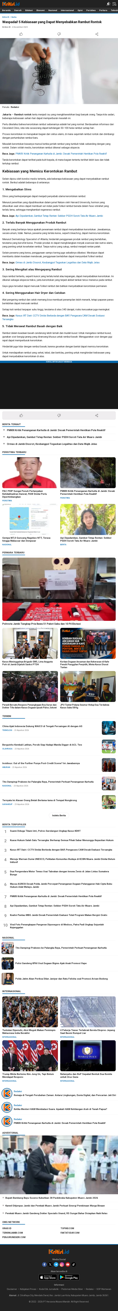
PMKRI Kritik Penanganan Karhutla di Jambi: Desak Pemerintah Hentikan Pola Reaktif (61, 153)
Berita (14, 17)
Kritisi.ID (5, 17)
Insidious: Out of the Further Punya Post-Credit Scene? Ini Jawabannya (41, 763)
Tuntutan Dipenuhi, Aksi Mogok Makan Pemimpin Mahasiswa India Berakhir (28, 1031)
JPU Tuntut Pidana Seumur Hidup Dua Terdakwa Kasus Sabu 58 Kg (84, 706)
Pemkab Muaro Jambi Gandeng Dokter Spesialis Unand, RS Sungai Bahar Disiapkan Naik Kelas (56, 1213)
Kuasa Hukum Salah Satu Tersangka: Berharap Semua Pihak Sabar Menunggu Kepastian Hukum (62, 840)
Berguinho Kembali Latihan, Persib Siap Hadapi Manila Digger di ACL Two (42, 744)
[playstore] (69, 1277)
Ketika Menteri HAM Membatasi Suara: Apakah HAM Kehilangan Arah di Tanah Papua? (60, 1109)
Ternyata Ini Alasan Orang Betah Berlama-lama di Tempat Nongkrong (39, 800)
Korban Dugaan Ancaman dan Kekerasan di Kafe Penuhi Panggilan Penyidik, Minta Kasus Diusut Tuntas (84, 664)
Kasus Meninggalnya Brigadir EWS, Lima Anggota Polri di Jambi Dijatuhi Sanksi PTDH (27, 663)
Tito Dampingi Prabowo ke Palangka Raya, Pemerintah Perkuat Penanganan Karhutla (48, 781)
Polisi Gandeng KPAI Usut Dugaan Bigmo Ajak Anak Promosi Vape (51, 963)
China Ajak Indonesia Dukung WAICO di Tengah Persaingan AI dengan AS (42, 726)
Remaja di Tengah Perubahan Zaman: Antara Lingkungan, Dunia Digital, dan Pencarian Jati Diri (65, 1095)
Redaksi (15, 107)
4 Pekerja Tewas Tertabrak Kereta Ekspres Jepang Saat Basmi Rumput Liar (87, 1031)
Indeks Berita (59, 815)
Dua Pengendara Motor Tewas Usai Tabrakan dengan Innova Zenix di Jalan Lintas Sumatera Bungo (59, 873)
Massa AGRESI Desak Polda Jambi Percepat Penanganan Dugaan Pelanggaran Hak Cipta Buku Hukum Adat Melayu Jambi (61, 885)
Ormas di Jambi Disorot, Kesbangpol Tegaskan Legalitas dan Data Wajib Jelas (58, 262)
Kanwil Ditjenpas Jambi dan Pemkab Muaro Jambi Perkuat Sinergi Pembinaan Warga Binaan (55, 1205)
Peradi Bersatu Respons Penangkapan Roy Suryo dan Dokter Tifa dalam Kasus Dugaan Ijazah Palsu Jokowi (29, 706)
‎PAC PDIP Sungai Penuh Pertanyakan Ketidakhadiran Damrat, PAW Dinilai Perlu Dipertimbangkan (24, 494)
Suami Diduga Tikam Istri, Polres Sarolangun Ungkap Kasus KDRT (45, 831)
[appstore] (48, 1277)
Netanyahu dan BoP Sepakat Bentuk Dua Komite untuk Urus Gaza (86, 1075)
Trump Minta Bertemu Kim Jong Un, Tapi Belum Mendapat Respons (28, 1075)
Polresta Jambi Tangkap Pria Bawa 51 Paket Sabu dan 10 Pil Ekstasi (41, 623)
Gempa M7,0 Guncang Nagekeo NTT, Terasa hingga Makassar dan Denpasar (26, 539)
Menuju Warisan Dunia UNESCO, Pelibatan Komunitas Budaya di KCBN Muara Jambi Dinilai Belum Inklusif (62, 861)
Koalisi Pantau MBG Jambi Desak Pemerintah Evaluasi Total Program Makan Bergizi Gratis (58, 915)
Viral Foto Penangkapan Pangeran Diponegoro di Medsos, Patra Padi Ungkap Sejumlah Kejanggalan (57, 926)
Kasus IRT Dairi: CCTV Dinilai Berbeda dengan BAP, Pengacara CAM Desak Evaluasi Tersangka (61, 849)
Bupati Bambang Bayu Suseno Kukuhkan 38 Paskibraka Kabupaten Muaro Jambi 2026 (51, 1198)
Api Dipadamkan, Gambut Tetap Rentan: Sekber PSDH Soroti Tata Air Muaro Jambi (59, 215)
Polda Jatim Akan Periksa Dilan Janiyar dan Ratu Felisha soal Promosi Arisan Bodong (61, 978)
